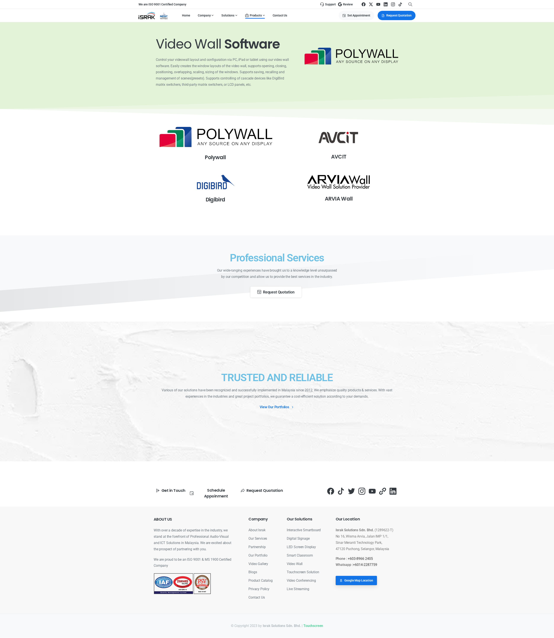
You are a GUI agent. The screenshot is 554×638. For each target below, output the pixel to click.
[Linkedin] (393, 491)
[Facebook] (364, 4)
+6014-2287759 (365, 565)
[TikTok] (400, 4)
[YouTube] (378, 4)
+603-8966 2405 (360, 559)
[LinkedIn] (386, 4)
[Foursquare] (382, 491)
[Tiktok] (341, 491)
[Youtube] (372, 491)
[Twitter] (351, 491)
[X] (371, 4)
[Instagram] (393, 4)
